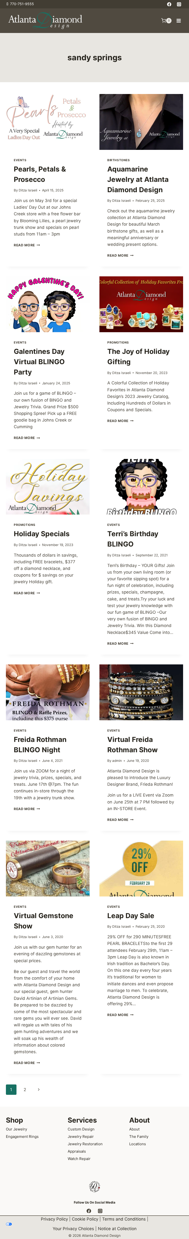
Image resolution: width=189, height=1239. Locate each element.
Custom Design (81, 1129)
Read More (27, 245)
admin (117, 761)
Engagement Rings (22, 1136)
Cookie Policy (85, 1219)
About (134, 1129)
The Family (138, 1136)
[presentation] (48, 122)
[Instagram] (179, 4)
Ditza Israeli (28, 190)
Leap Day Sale (130, 915)
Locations (137, 1144)
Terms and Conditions (124, 1219)
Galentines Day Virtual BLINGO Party (39, 361)
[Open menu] (178, 20)
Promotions (118, 342)
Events (20, 160)
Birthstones (118, 160)
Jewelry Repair (81, 1136)
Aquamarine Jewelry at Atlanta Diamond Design (138, 179)
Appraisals (77, 1151)
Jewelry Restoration (85, 1144)
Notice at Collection (117, 1228)
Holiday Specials (42, 534)
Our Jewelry (16, 1129)
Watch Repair (79, 1158)
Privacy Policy (54, 1219)
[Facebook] (169, 4)
